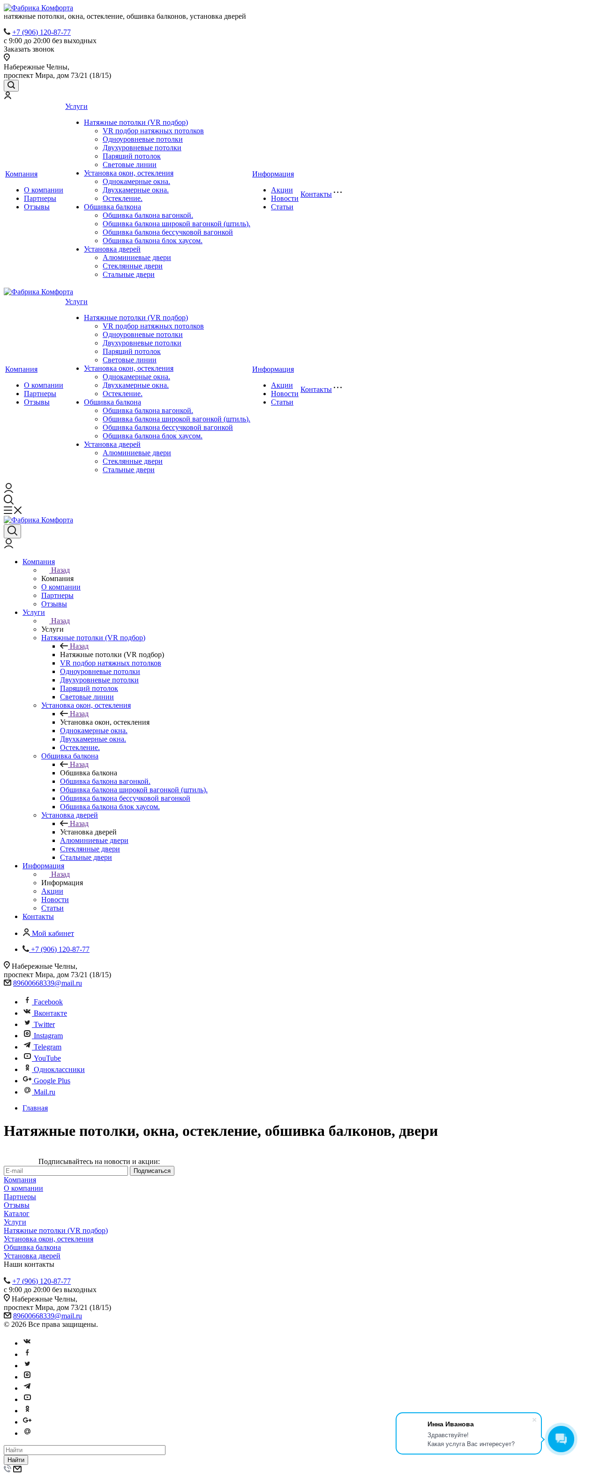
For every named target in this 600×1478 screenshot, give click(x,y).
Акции (282, 190)
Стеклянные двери (133, 266)
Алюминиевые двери (137, 257)
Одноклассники (59, 1069)
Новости (285, 198)
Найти (16, 1459)
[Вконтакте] (27, 1343)
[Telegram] (27, 1388)
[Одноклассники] (27, 1411)
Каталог (17, 1214)
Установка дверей (112, 249)
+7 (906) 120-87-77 (41, 32)
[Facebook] (27, 1354)
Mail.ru (44, 1092)
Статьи (282, 207)
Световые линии (130, 164)
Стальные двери (129, 274)
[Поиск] (11, 86)
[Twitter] (27, 1366)
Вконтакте (50, 1013)
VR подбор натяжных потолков (153, 131)
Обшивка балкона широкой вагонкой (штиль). (176, 224)
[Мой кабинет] (7, 96)
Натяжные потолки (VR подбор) (136, 122)
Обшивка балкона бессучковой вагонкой (168, 232)
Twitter (44, 1024)
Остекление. (122, 198)
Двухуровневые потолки (142, 148)
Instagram (48, 1036)
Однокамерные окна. (136, 181)
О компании (43, 190)
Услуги (76, 106)
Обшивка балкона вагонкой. (148, 215)
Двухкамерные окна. (136, 190)
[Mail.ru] (27, 1433)
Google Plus (52, 1081)
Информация (273, 174)
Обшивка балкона (112, 207)
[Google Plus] (27, 1422)
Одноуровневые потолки (143, 139)
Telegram (47, 1047)
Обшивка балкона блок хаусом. (152, 241)
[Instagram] (27, 1377)
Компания (21, 174)
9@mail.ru (66, 983)
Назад (60, 570)
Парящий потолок (132, 156)
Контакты (316, 194)
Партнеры (40, 198)
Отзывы (37, 207)
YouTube (47, 1058)
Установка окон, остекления (128, 173)
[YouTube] (27, 1399)
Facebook (48, 1002)
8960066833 (32, 983)
